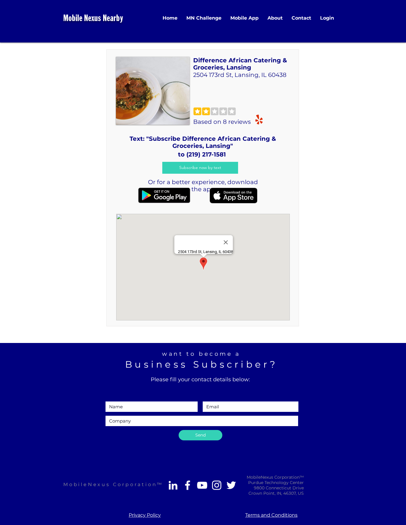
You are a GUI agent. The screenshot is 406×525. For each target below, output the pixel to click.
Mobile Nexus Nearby (93, 18)
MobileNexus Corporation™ (113, 484)
